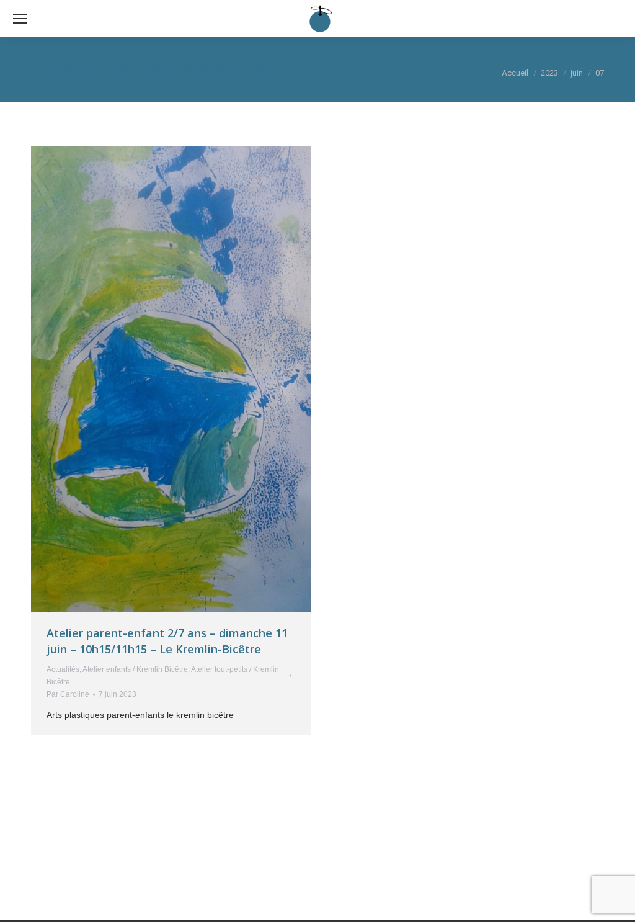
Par (68, 694)
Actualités (63, 669)
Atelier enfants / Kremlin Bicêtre (135, 669)
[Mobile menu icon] (19, 18)
